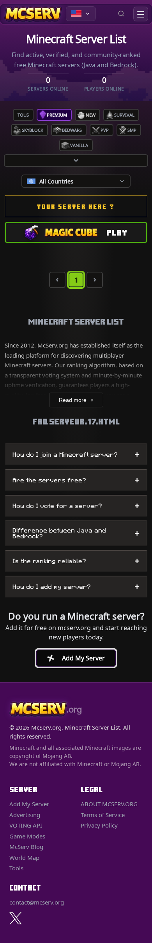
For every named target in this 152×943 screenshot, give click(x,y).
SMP (131, 130)
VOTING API (25, 825)
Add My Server (72, 658)
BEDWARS (72, 130)
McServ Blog (26, 846)
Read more (76, 400)
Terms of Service (103, 815)
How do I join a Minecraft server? (76, 454)
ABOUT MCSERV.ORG (109, 804)
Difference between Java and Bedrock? (76, 533)
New (90, 115)
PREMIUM (57, 115)
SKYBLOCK (32, 130)
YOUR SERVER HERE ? (76, 206)
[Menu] (140, 14)
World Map (24, 857)
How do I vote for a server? (76, 506)
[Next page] (95, 280)
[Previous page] (57, 280)
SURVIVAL (124, 115)
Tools (16, 868)
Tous (23, 115)
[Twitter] (15, 918)
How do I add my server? (76, 586)
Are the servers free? (76, 480)
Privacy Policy (99, 825)
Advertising (24, 815)
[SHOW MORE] (76, 160)
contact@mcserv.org (36, 902)
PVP (105, 130)
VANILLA (79, 145)
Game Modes (27, 836)
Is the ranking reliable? (76, 561)
